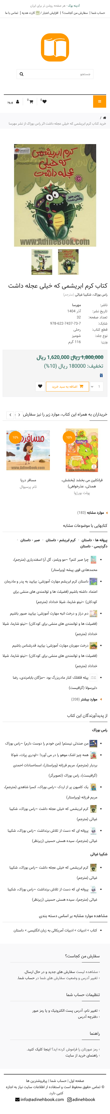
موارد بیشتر (89, 699)
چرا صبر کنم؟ (79, 560)
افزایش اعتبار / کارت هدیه (40, 13)
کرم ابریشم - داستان (61, 540)
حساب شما (98, 12)
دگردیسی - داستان (93, 546)
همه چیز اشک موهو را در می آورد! (65, 755)
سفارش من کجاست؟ (75, 12)
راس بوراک (100, 294)
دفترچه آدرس (88, 1017)
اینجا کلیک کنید (39, 1049)
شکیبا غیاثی (83, 294)
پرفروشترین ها (36, 1081)
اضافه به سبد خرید (65, 386)
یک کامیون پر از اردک (74, 787)
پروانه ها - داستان (94, 540)
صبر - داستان (30, 540)
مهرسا (76, 305)
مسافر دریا (28, 480)
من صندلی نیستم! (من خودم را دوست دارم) (57, 743)
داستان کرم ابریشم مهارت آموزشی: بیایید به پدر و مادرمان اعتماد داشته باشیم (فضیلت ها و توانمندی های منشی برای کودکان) (50, 591)
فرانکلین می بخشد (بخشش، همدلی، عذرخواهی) (82, 483)
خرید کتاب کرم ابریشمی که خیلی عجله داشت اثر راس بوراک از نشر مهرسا (57, 123)
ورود (10, 102)
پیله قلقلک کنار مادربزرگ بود (68, 678)
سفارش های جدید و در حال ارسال (50, 972)
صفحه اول (76, 1081)
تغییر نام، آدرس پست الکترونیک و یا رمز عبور (65, 1011)
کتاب (93, 930)
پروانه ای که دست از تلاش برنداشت (63, 831)
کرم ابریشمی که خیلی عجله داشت (64, 809)
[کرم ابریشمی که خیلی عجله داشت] (67, 262)
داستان (19, 930)
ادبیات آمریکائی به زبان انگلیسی (50, 930)
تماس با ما (11, 12)
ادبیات (81, 930)
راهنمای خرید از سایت (81, 1055)
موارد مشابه (95, 513)
